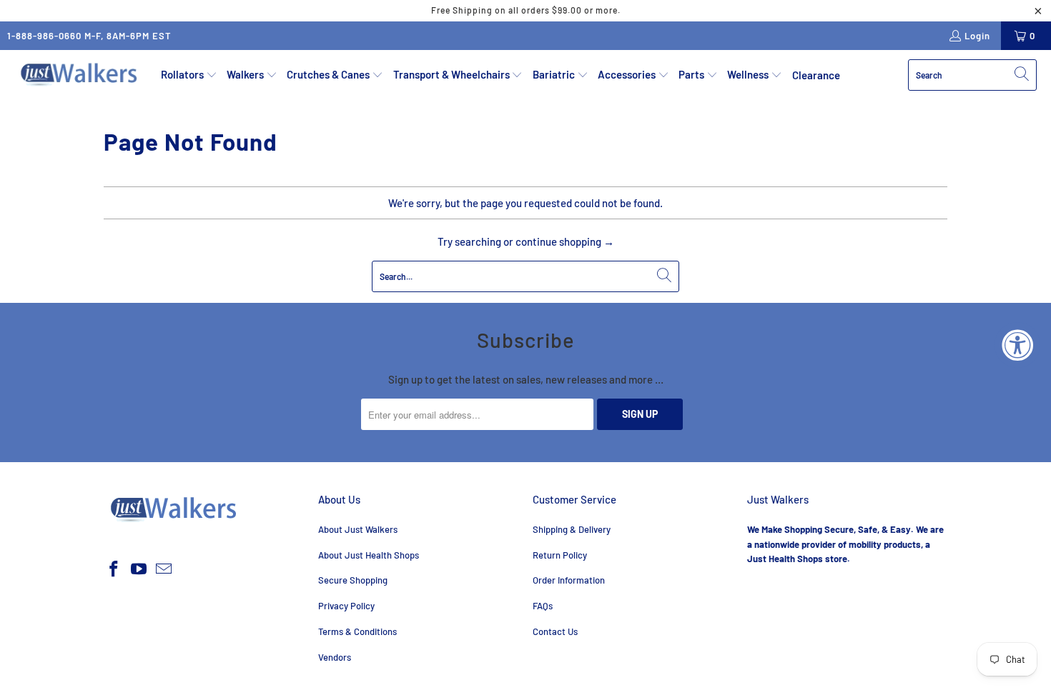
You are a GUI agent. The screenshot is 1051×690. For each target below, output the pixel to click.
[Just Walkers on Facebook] (114, 569)
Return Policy (560, 555)
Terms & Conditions (357, 631)
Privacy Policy (346, 605)
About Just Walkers (358, 529)
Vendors (334, 657)
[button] (189, 75)
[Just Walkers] (80, 75)
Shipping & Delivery (572, 529)
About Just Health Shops (368, 555)
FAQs (543, 605)
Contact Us (555, 631)
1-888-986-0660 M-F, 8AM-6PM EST (89, 35)
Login (977, 35)
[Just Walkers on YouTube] (139, 569)
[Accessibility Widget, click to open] (1017, 345)
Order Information (569, 580)
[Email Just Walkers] (163, 569)
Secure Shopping (353, 580)
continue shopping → (564, 241)
